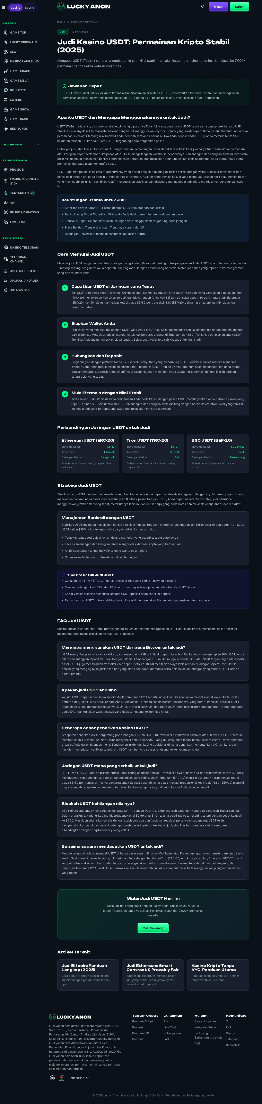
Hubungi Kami (173, 1033)
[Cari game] (203, 6)
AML (198, 1043)
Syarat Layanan (205, 1021)
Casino (15, 7)
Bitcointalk (233, 1045)
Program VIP (140, 1033)
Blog (59, 21)
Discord (231, 1033)
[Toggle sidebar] (4, 8)
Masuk (218, 6)
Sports (29, 7)
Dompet (137, 1039)
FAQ (166, 1039)
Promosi (137, 1027)
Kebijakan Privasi (206, 1027)
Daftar (239, 6)
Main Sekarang (153, 928)
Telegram (232, 1039)
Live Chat (170, 1027)
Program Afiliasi (142, 1021)
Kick (229, 1027)
